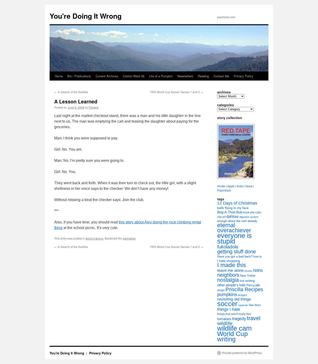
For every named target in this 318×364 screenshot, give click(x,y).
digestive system (248, 217)
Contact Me (221, 76)
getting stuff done (236, 251)
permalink (129, 238)
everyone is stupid (234, 238)
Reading (203, 76)
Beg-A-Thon (226, 212)
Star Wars (255, 305)
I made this (231, 265)
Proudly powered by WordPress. (242, 353)
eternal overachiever (234, 227)
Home (59, 76)
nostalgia (228, 280)
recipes (242, 295)
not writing (247, 281)
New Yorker (247, 275)
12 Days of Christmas (237, 203)
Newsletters (185, 76)
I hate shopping (228, 261)
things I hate (228, 309)
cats (258, 212)
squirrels (243, 305)
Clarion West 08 (133, 76)
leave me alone (230, 270)
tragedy (239, 318)
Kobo (240, 186)
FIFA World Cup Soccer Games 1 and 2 (176, 92)
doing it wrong (94, 238)
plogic (221, 290)
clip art (221, 217)
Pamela (93, 107)
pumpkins (227, 294)
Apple (231, 186)
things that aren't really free (234, 314)
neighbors (228, 275)
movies (248, 270)
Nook (249, 186)
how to (257, 256)
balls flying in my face (233, 208)
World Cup (232, 333)
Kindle (221, 186)
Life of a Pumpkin (161, 76)
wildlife (224, 323)
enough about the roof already (237, 221)
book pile (249, 212)
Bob (239, 212)
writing (226, 339)
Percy (250, 285)
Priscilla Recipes (244, 289)
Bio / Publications (79, 76)
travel (253, 318)
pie (257, 285)
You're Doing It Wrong (86, 16)
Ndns (258, 270)
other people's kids (231, 285)
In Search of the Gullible (71, 92)
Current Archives (107, 76)
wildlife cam (234, 328)
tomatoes (224, 319)
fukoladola (227, 246)
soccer (227, 303)
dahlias (232, 216)
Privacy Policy (243, 76)
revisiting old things (234, 299)
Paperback (224, 190)
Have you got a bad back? (235, 256)
